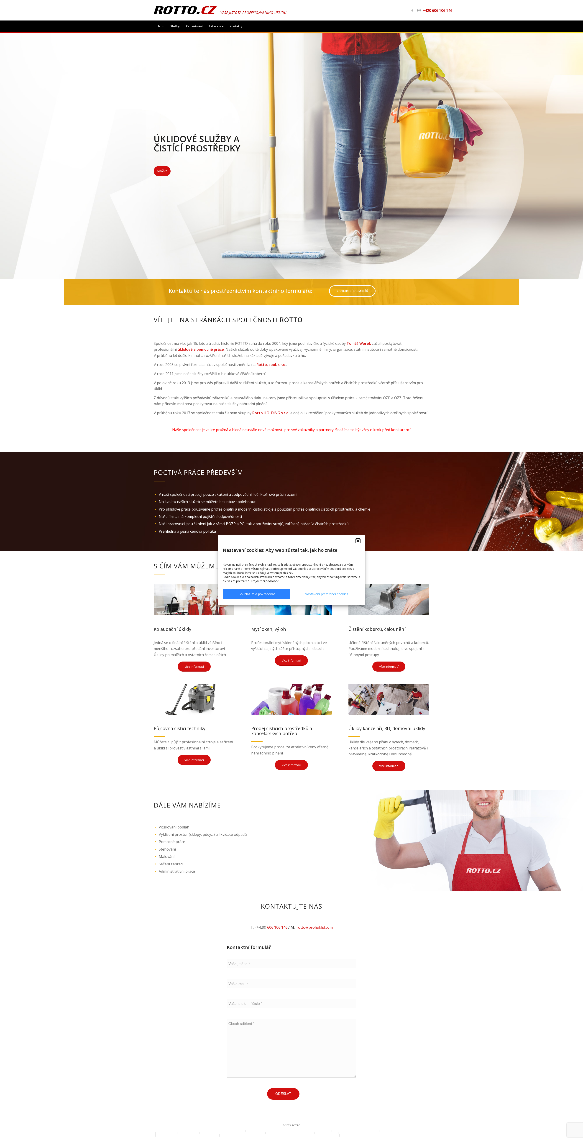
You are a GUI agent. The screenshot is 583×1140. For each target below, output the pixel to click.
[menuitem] (160, 26)
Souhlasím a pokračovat (256, 594)
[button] (358, 541)
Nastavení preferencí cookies (326, 594)
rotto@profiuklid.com (315, 927)
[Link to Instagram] (419, 10)
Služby (162, 171)
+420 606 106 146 (434, 10)
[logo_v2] (220, 10)
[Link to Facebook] (412, 10)
